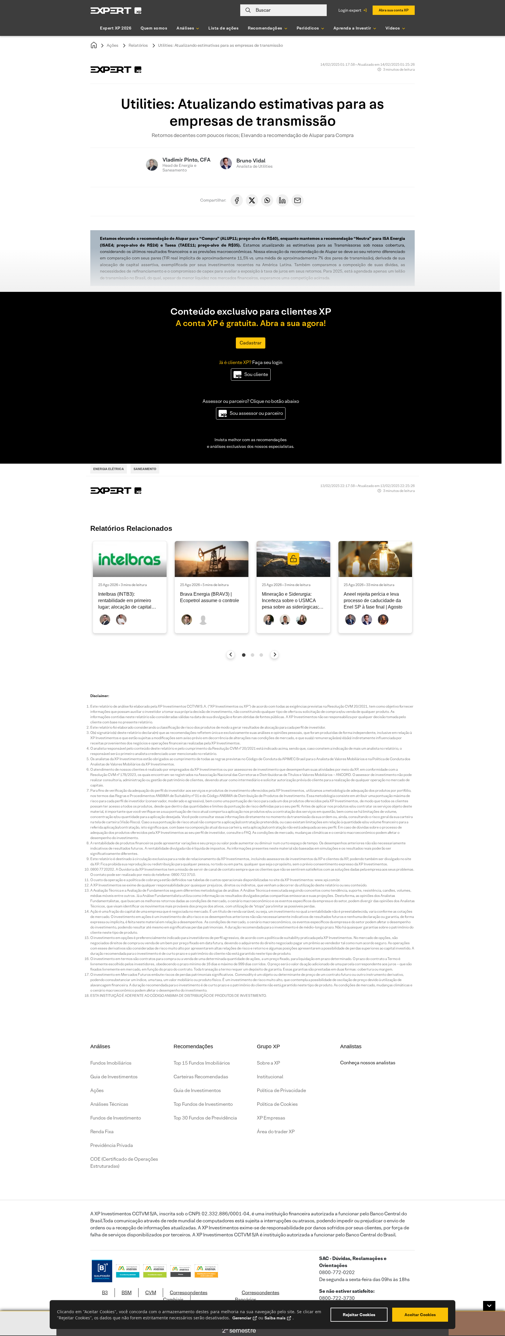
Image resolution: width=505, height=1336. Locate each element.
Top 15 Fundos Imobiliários (202, 1063)
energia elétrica (108, 469)
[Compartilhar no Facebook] (237, 200)
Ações (112, 45)
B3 (105, 1293)
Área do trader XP (276, 1132)
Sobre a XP (268, 1063)
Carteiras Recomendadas (201, 1077)
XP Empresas (271, 1118)
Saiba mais (275, 1318)
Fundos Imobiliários (111, 1063)
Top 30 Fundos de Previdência (205, 1118)
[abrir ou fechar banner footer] (489, 1306)
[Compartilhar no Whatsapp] (267, 200)
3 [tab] (261, 655)
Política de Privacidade (281, 1090)
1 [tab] (244, 655)
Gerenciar (241, 1318)
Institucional (270, 1077)
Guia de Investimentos (114, 1077)
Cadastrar (251, 343)
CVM (150, 1293)
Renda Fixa (102, 1132)
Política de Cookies (277, 1104)
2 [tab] (252, 655)
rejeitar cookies (359, 1314)
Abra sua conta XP (394, 10)
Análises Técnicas (109, 1104)
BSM (127, 1293)
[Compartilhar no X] (252, 200)
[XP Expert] (116, 10)
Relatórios (138, 45)
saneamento (145, 469)
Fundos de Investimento (115, 1118)
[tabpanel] (130, 587)
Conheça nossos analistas (367, 1063)
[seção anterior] (230, 654)
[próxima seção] (274, 654)
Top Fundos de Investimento (203, 1104)
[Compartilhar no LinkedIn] (282, 200)
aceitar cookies (420, 1314)
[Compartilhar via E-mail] (297, 200)
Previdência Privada (111, 1145)
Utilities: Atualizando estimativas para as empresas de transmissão (220, 45)
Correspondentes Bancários (257, 1296)
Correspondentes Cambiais (185, 1296)
